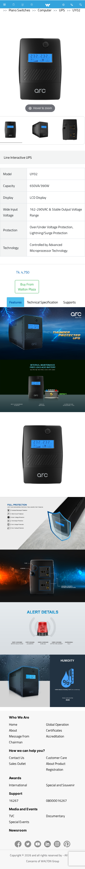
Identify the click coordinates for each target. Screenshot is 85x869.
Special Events (19, 821)
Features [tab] (15, 302)
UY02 (76, 10)
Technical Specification (42, 302)
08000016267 (56, 800)
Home (13, 724)
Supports (69, 302)
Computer (44, 10)
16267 (13, 800)
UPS (62, 10)
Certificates (54, 730)
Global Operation (57, 724)
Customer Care (56, 757)
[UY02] (40, 130)
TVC (11, 815)
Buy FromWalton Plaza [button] (27, 287)
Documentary (55, 815)
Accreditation (55, 736)
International (18, 784)
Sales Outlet (17, 763)
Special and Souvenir (60, 784)
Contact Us (16, 757)
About (13, 730)
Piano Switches (19, 10)
